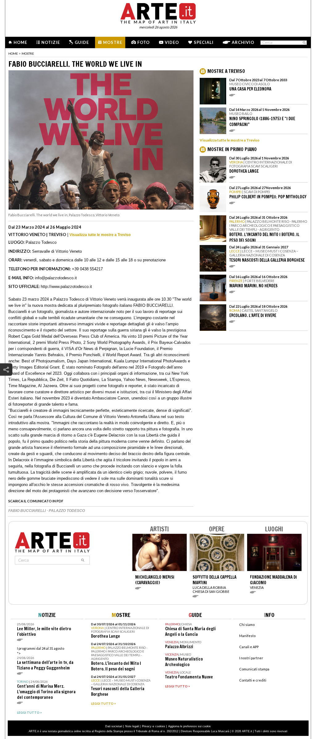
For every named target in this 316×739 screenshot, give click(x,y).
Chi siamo (247, 625)
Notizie (50, 42)
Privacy (147, 726)
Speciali (204, 42)
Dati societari (113, 726)
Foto (143, 42)
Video (172, 42)
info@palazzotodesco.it (56, 278)
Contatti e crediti (252, 680)
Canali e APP (249, 647)
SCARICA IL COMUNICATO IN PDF (35, 501)
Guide (82, 42)
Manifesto (247, 636)
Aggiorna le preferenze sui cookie (189, 726)
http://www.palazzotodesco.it (66, 286)
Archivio (243, 42)
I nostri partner (251, 658)
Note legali (132, 726)
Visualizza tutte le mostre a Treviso (100, 235)
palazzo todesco (67, 511)
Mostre (112, 42)
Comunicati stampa (254, 669)
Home (20, 42)
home (13, 53)
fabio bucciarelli (27, 511)
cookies (160, 726)
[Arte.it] (158, 12)
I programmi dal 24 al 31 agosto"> (45, 658)
